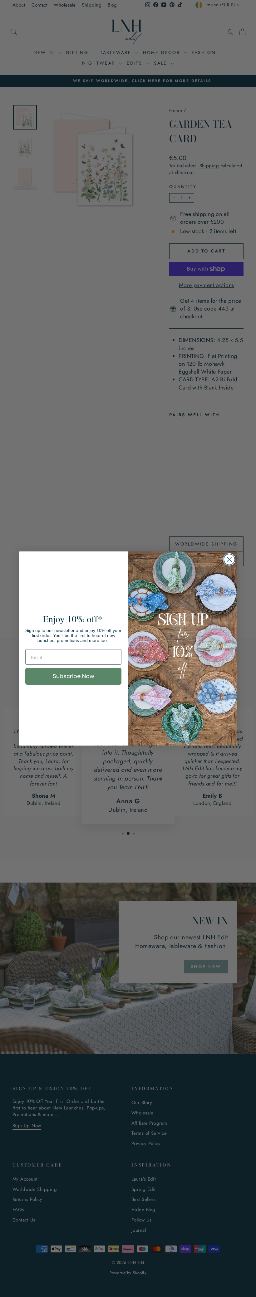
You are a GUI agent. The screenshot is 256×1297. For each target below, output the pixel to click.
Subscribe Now (73, 676)
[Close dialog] (229, 559)
